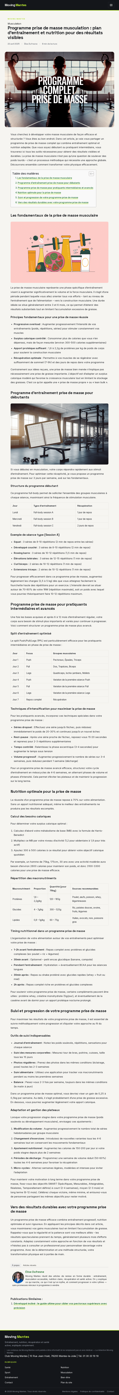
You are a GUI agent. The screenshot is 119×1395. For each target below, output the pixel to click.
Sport (7, 1372)
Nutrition (65, 1367)
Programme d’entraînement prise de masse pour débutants (49, 183)
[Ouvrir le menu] (111, 5)
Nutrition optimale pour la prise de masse (39, 192)
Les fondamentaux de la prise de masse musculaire (44, 178)
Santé (7, 1367)
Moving (15, 5)
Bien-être (65, 1377)
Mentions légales (70, 1391)
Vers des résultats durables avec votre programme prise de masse (53, 202)
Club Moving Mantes (16, 1356)
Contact (9, 1382)
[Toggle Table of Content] (90, 173)
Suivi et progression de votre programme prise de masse (48, 197)
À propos (16, 1265)
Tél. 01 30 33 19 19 (88, 1356)
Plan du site (66, 1382)
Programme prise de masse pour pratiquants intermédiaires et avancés (55, 187)
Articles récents (29, 1265)
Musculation (14, 23)
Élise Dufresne (34, 1271)
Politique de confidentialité (92, 1391)
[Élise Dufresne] (18, 1277)
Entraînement (11, 1377)
